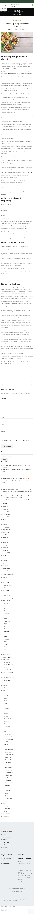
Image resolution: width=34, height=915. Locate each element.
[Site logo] (17, 5)
